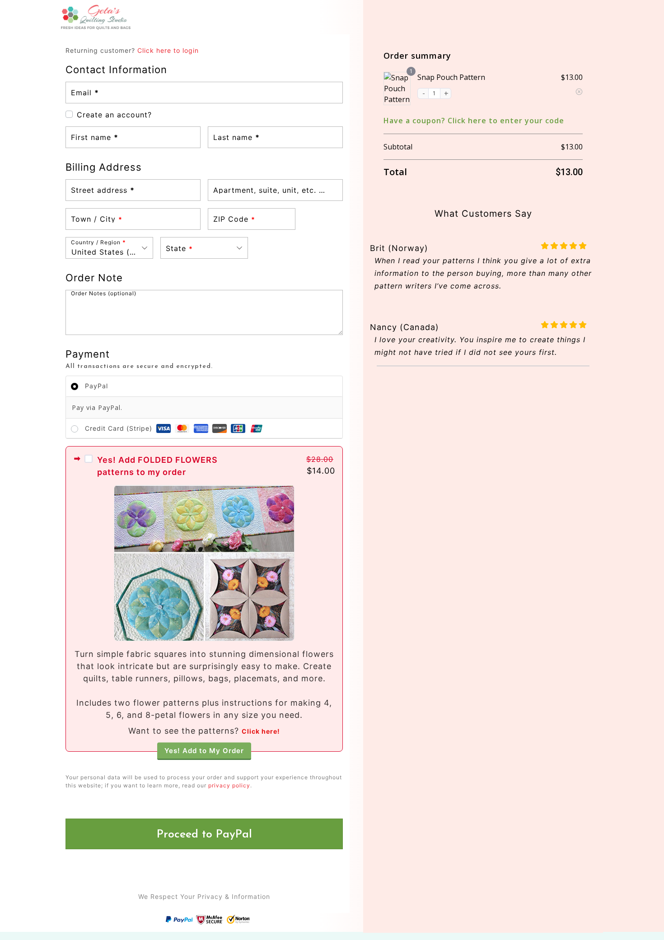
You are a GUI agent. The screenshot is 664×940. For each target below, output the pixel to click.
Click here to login (168, 50)
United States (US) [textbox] (107, 251)
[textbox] (204, 248)
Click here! (261, 731)
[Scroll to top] (642, 905)
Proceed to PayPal (204, 834)
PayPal (96, 386)
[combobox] (109, 248)
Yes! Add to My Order (204, 750)
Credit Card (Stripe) (119, 428)
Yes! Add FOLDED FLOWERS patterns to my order (157, 466)
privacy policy (229, 785)
